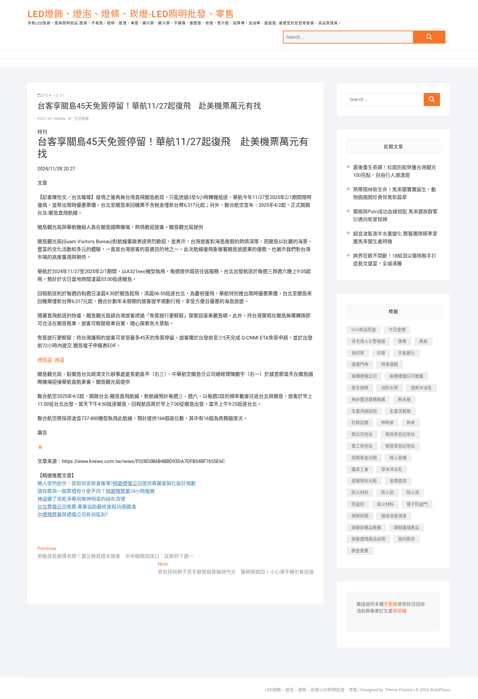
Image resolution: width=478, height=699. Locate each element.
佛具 (423, 341)
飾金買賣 (360, 550)
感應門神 (360, 364)
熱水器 (404, 399)
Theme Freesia (399, 689)
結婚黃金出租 (364, 457)
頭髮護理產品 (406, 527)
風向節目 (406, 538)
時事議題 (389, 364)
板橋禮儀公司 (364, 376)
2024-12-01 (53, 95)
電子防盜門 (417, 504)
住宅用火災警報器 (368, 341)
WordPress (440, 689)
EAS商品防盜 (364, 329)
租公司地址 (362, 434)
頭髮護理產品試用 (368, 538)
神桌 (59, 360)
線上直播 (398, 457)
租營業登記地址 (400, 445)
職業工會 (360, 469)
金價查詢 (398, 480)
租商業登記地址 (400, 434)
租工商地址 (362, 445)
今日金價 (397, 329)
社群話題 (360, 422)
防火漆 (412, 492)
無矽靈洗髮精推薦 (368, 399)
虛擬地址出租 (364, 480)
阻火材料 (385, 504)
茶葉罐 (399, 611)
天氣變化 (406, 352)
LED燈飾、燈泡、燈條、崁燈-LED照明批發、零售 (131, 14)
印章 (381, 352)
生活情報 (81, 119)
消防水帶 (389, 387)
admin (59, 119)
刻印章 (358, 352)
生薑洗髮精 (400, 411)
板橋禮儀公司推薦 (406, 376)
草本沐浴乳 (391, 469)
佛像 (402, 341)
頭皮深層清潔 (393, 515)
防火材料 (360, 492)
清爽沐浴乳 (421, 387)
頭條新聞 (360, 515)
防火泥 (387, 492)
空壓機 (390, 604)
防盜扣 (358, 504)
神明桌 (44, 360)
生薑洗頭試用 (364, 411)
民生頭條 (360, 387)
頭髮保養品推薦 (366, 527)
